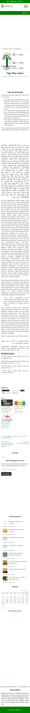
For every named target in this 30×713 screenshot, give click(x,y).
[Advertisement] (15, 31)
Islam (23, 436)
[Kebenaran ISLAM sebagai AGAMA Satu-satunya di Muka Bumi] (7, 403)
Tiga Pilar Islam (7, 438)
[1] (13, 125)
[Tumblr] (12, 1)
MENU (26, 12)
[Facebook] (8, 1)
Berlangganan (6, 474)
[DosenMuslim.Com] (15, 6)
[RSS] (22, 1)
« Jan (2, 608)
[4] (18, 350)
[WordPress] (15, 1)
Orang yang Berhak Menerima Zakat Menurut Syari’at (6, 423)
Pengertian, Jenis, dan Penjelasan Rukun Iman (19, 408)
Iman (20, 436)
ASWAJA (9, 436)
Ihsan (17, 436)
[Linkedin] (20, 1)
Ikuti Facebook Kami (15, 611)
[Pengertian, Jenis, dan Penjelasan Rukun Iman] (20, 403)
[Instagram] (17, 1)
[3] (8, 305)
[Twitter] (10, 1)
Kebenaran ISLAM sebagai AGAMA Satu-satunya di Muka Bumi (6, 408)
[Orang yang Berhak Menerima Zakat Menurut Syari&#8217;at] (7, 418)
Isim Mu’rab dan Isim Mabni (22, 442)
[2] (18, 276)
